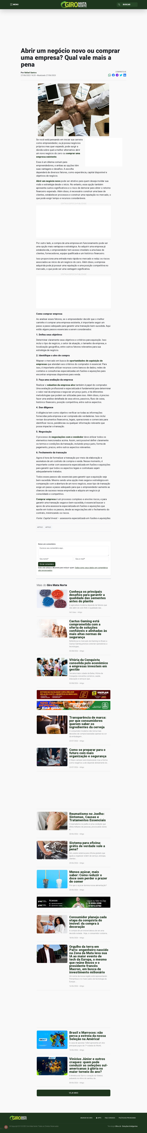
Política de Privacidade (127, 1118)
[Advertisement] (73, 28)
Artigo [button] (40, 527)
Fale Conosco (110, 1118)
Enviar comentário (47, 564)
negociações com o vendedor (67, 437)
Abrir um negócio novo (48, 181)
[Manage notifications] (6, 1127)
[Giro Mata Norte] (73, 4)
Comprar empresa (46, 499)
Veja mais (73, 1093)
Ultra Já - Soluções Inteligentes (126, 1126)
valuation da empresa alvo (61, 385)
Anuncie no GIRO (86, 1118)
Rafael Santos (30, 73)
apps (99, 1118)
